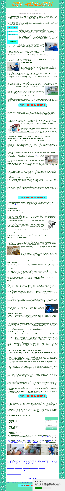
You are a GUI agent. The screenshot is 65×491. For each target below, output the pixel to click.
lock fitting (25, 437)
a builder (18, 440)
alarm (53, 243)
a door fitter (40, 440)
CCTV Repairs (15, 462)
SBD (50, 164)
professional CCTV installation (41, 339)
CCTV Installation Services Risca (18, 415)
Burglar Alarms (32, 482)
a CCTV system (52, 37)
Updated (18, 482)
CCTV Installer (45, 460)
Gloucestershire (10, 468)
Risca (16, 204)
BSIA (36, 155)
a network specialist (40, 439)
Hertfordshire (26, 468)
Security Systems (48, 463)
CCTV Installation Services (27, 463)
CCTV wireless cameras (19, 348)
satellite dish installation (42, 436)
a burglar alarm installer (40, 437)
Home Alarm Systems (22, 459)
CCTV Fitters (52, 459)
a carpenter (28, 440)
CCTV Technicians (39, 463)
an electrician (13, 437)
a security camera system (38, 264)
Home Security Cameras (41, 462)
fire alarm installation (23, 439)
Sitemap (8, 482)
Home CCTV (49, 457)
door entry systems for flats (29, 441)
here (24, 470)
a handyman (9, 439)
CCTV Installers (14, 457)
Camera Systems (22, 457)
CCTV (46, 55)
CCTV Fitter (30, 457)
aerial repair (13, 442)
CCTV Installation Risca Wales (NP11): (16, 16)
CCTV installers (37, 204)
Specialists (22, 482)
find (11, 402)
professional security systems (33, 336)
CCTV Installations (22, 461)
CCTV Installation (36, 460)
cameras (13, 234)
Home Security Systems (40, 457)
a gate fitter (35, 442)
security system (10, 213)
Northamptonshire (34, 468)
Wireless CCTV (34, 461)
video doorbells (18, 292)
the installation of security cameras (29, 345)
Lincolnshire (42, 468)
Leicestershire (18, 468)
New (15, 482)
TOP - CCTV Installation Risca (14, 474)
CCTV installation (41, 411)
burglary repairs (45, 441)
